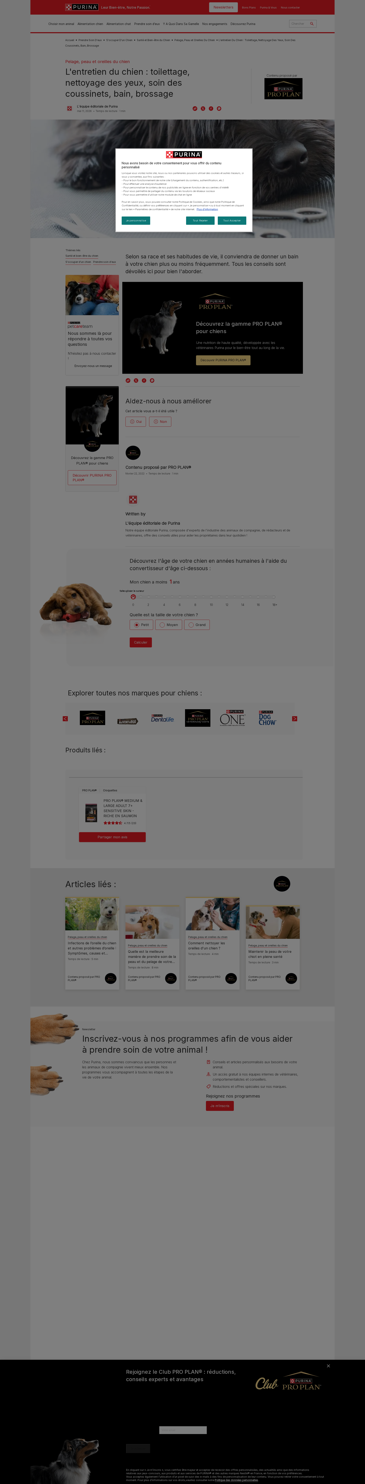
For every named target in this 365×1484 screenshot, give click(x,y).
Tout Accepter (232, 220)
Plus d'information (207, 209)
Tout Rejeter (200, 220)
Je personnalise (136, 220)
